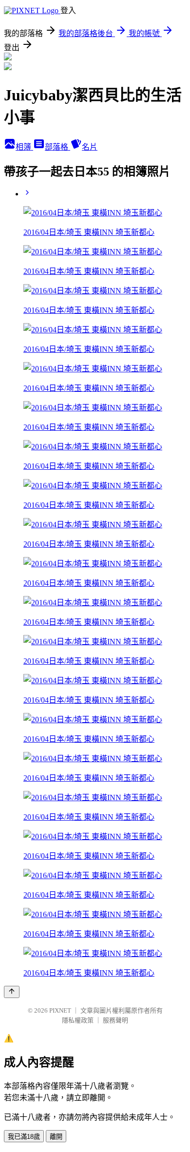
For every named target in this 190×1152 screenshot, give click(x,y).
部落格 (57, 147)
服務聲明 (115, 1020)
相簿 (24, 147)
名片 (89, 147)
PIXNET (60, 1010)
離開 (56, 1136)
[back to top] (11, 992)
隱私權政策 (78, 1020)
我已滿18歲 (24, 1136)
